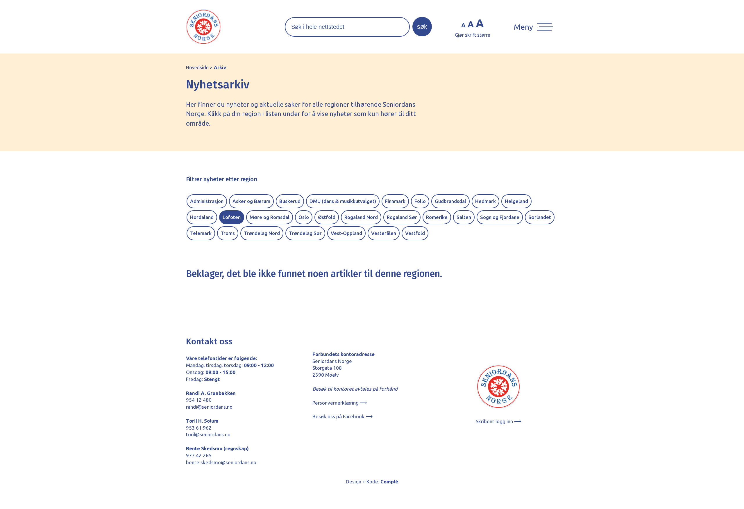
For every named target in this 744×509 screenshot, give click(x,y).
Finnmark (395, 201)
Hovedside (197, 67)
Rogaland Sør (402, 217)
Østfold (326, 217)
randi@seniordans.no (209, 407)
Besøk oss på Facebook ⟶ (342, 416)
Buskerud (290, 201)
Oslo (303, 217)
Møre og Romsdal (269, 217)
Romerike (437, 217)
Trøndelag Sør (305, 233)
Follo (420, 201)
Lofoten (232, 217)
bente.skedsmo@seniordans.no (221, 462)
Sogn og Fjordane (499, 217)
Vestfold (415, 233)
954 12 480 (199, 400)
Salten (464, 217)
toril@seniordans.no (208, 434)
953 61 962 (199, 427)
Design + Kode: (372, 481)
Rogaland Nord (361, 217)
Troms (228, 233)
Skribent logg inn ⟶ (498, 421)
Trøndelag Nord (262, 233)
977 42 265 (199, 455)
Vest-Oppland (346, 233)
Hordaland (202, 217)
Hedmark (485, 201)
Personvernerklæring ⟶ (339, 402)
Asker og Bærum (251, 201)
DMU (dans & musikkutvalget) (343, 201)
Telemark (201, 233)
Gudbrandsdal (450, 201)
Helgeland (516, 201)
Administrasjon (206, 201)
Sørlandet (539, 217)
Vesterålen (383, 233)
